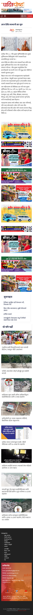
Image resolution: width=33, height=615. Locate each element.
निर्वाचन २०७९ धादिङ (23, 598)
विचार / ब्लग (7, 551)
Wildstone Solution (22, 610)
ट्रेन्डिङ (25, 16)
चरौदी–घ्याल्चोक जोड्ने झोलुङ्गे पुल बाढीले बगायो (15, 372)
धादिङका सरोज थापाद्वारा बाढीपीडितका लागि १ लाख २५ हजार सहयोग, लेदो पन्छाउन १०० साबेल (16, 517)
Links (18, 596)
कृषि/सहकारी (7, 554)
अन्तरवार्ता (6, 558)
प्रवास (5, 553)
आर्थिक (5, 556)
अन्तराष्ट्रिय (6, 549)
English (30, 16)
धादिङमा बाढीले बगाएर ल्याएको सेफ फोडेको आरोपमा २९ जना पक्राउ (16, 467)
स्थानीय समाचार (7, 537)
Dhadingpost (19, 30)
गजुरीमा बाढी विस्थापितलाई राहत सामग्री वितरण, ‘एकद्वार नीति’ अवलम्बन (15, 348)
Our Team (22, 596)
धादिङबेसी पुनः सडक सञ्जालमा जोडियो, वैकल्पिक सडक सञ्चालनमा (14, 419)
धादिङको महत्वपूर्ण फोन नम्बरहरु (10, 598)
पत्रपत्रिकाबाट (7, 543)
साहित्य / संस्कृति (8, 545)
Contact (14, 596)
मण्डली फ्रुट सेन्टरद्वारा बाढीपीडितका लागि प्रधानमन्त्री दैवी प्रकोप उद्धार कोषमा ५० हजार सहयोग (16, 491)
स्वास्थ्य (6, 546)
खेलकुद (6, 541)
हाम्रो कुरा (9, 596)
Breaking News (8, 539)
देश (5, 560)
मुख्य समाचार (7, 535)
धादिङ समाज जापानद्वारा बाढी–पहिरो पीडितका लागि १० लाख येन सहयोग (14, 443)
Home (4, 596)
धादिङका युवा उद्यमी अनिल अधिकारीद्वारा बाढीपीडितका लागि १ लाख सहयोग (15, 396)
